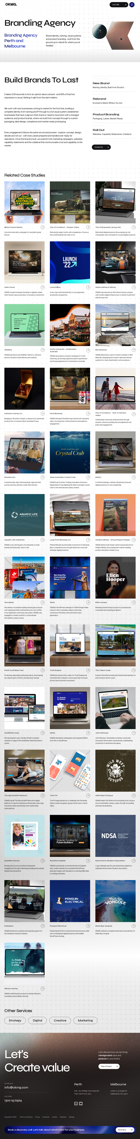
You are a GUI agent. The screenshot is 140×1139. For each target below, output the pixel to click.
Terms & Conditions (26, 1117)
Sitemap (71, 1117)
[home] (11, 4)
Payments (63, 1117)
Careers (54, 1117)
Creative (60, 1020)
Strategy (15, 1020)
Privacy (37, 1117)
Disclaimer (46, 1117)
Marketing (85, 1020)
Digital (37, 1020)
